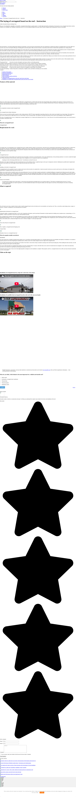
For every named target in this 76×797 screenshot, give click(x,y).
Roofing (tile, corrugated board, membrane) (10, 379)
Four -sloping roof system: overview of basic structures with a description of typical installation (17, 765)
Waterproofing (4, 380)
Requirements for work (6, 74)
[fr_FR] (1, 779)
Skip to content (3, 0)
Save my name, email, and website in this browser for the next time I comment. (16, 754)
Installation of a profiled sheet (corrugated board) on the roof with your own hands (17, 79)
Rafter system (4, 377)
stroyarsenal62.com (46, 369)
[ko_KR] (2, 782)
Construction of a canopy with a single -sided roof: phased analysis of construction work (16, 769)
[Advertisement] (35, 37)
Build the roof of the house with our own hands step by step (11, 774)
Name (1, 741)
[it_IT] (1, 780)
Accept (41, 792)
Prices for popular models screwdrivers (9, 76)
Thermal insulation (5, 382)
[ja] (1, 781)
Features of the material (6, 71)
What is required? (5, 75)
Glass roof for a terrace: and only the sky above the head (10, 771)
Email (1, 743)
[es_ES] (1, 778)
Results (74, 387)
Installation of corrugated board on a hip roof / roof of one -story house (15, 78)
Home (1, 18)
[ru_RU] (2, 784)
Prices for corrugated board (7, 72)
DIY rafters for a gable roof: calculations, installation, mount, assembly (13, 767)
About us (4, 7)
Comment (2, 752)
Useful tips (4, 16)
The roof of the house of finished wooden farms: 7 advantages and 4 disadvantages (15, 763)
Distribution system (5, 384)
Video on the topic (5, 77)
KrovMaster (2, 3)
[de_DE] (2, 777)
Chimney (4, 15)
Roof (3, 12)
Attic (3, 14)
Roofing (3, 13)
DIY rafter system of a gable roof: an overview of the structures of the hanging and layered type (18, 760)
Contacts (4, 8)
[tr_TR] (1, 786)
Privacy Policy (5, 10)
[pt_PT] (1, 783)
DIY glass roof (3, 776)
